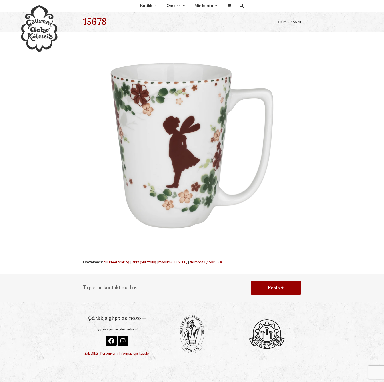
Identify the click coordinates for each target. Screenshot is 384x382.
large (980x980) (144, 262)
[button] (229, 5)
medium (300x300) (172, 262)
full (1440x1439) (116, 262)
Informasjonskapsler (134, 353)
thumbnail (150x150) (206, 262)
